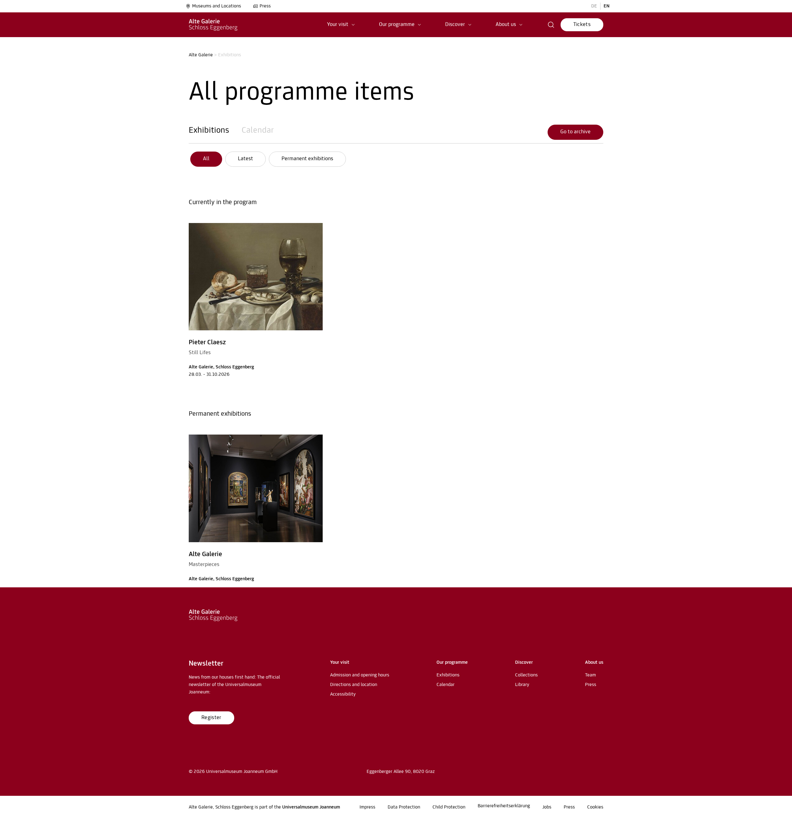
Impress (367, 807)
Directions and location (353, 684)
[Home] (213, 25)
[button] (341, 25)
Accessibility (343, 694)
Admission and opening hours (359, 675)
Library (522, 684)
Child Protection (449, 807)
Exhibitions (209, 130)
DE (594, 6)
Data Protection (404, 807)
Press (265, 6)
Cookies (595, 807)
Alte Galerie (201, 55)
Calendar (258, 130)
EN (606, 6)
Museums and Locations (216, 6)
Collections (526, 675)
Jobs (546, 807)
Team (590, 675)
